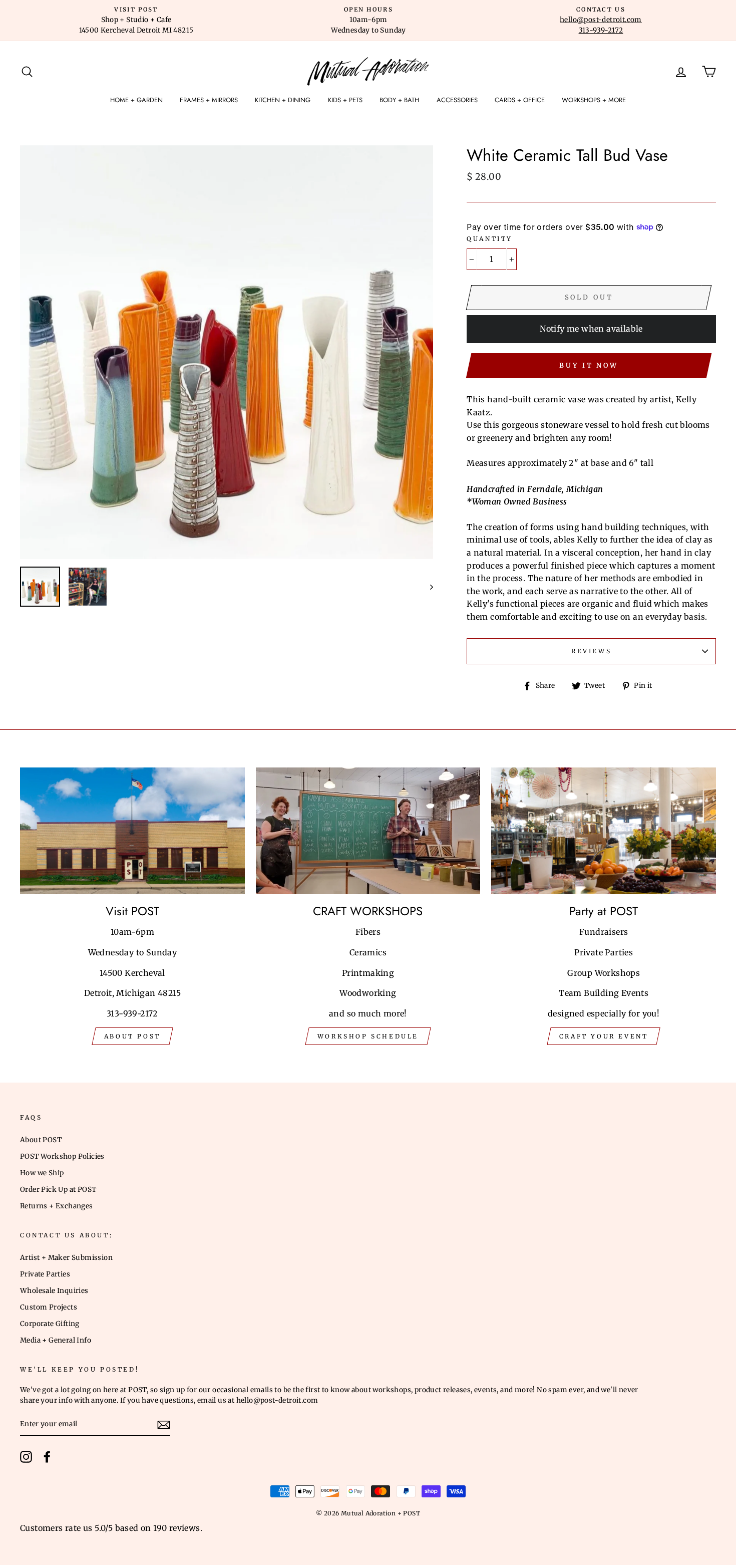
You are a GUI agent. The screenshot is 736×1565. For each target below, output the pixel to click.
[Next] (427, 587)
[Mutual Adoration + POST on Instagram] (26, 1457)
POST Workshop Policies (62, 1156)
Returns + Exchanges (56, 1206)
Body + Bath (399, 100)
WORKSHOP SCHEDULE (368, 1036)
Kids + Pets (345, 100)
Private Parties (45, 1274)
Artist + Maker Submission (66, 1257)
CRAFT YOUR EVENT (603, 1036)
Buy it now (588, 365)
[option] (136, 20)
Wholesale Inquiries (54, 1290)
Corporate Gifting (50, 1324)
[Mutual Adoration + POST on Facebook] (47, 1457)
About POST (41, 1140)
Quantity (490, 238)
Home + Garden (136, 100)
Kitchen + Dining (282, 100)
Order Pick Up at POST (58, 1189)
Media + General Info (55, 1340)
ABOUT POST (132, 1036)
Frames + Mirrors (209, 100)
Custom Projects (48, 1307)
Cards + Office (520, 100)
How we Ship (42, 1173)
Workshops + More (594, 100)
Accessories (457, 100)
